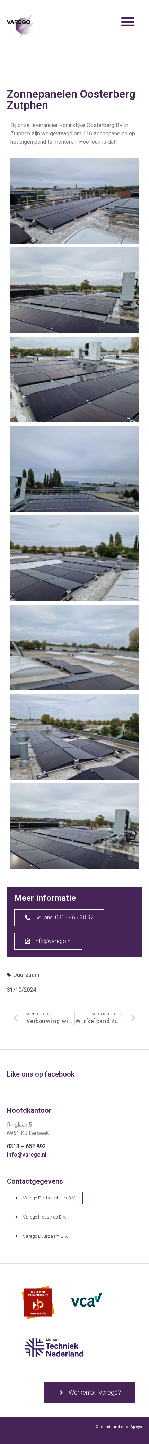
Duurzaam (26, 974)
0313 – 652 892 (26, 1146)
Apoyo (136, 1427)
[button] (128, 21)
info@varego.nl (26, 1154)
